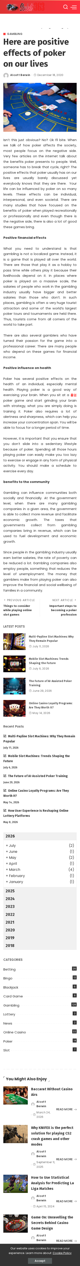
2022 (10, 914)
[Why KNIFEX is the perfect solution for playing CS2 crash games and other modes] (15, 1134)
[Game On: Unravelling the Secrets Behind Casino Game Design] (15, 1223)
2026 (10, 836)
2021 (10, 922)
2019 (10, 937)
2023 (10, 906)
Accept (40, 1261)
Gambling (14, 34)
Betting (9, 969)
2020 (10, 930)
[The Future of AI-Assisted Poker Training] (14, 686)
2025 (10, 891)
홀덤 (73, 395)
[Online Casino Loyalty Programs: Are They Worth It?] (14, 708)
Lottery (9, 1014)
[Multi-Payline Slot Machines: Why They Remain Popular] (14, 641)
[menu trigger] (73, 7)
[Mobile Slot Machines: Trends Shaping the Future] (14, 664)
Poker (7, 1041)
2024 (10, 898)
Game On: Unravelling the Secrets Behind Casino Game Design (52, 1222)
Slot (6, 1050)
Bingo (7, 978)
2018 (10, 945)
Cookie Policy (62, 1253)
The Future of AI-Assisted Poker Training (38, 776)
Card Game (13, 996)
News (7, 1023)
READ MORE (64, 1109)
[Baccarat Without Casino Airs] (15, 1095)
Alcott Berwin (20, 75)
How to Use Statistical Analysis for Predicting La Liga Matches (52, 1183)
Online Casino (14, 1032)
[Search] (65, 7)
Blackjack (10, 987)
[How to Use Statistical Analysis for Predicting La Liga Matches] (15, 1184)
